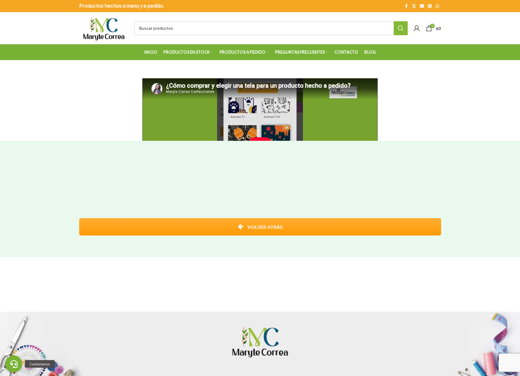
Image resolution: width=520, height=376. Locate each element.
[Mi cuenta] (417, 28)
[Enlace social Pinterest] (430, 6)
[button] (13, 363)
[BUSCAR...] (401, 28)
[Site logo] (103, 27)
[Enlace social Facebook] (406, 6)
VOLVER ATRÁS (264, 227)
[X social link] (414, 6)
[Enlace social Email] (422, 6)
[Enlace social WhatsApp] (437, 6)
